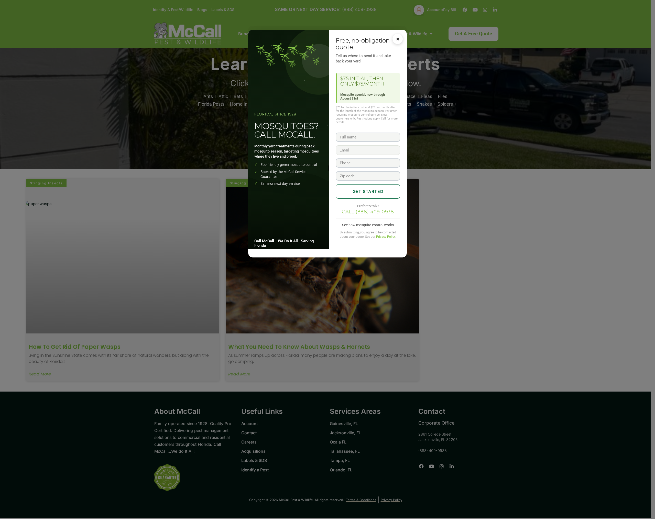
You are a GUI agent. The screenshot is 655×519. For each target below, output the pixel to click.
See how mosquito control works (368, 225)
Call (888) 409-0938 (368, 211)
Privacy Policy (385, 237)
